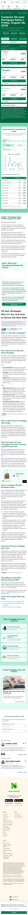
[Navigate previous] (1, 689)
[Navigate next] (26, 689)
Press (4, 832)
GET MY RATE (14, 63)
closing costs (8, 463)
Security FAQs (18, 816)
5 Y (19, 141)
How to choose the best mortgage (12, 607)
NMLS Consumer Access (8, 876)
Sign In (18, 2)
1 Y (14, 141)
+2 (4, 329)
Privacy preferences (8, 853)
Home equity (23, 38)
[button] (14, 476)
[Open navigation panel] (2, 2)
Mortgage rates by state (7, 729)
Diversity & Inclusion (8, 822)
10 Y (24, 141)
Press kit (5, 833)
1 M (4, 141)
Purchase (5, 38)
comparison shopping (7, 452)
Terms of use (6, 842)
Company (5, 814)
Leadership (5, 816)
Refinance (14, 38)
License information (5, 46)
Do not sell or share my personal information (8, 857)
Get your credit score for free (14, 572)
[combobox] (14, 150)
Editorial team (6, 830)
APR (18, 520)
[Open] (25, 726)
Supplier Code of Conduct (7, 845)
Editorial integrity (23, 46)
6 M (9, 141)
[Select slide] (5, 705)
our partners (12, 325)
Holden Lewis (14, 328)
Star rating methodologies (6, 827)
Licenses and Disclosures (19, 876)
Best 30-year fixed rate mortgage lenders (14, 601)
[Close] (26, 903)
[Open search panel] (12, 2)
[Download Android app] (18, 800)
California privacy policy (7, 851)
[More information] (25, 52)
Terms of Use (20, 206)
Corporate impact (7, 820)
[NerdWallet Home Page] (5, 2)
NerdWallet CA (15, 899)
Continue (13, 912)
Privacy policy (6, 848)
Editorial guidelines (8, 824)
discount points (5, 587)
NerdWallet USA (15, 896)
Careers (5, 818)
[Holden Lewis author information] (2, 329)
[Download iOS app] (9, 800)
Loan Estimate (8, 491)
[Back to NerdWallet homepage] (1, 13)
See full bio (22, 754)
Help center (18, 814)
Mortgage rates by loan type (8, 723)
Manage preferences (14, 908)
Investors (5, 835)
